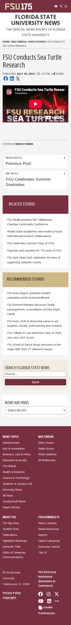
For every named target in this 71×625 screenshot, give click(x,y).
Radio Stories (46, 448)
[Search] (61, 6)
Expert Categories (49, 541)
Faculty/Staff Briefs (14, 501)
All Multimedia (46, 460)
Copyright (9, 597)
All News (8, 495)
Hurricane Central (48, 546)
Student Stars (11, 529)
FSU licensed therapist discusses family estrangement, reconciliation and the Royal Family (33, 309)
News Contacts (47, 523)
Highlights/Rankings (15, 541)
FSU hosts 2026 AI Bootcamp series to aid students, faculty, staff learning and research (34, 323)
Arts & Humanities (14, 448)
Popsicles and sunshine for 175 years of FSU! (34, 250)
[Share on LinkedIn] (12, 78)
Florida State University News (35, 20)
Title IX (42, 552)
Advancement (11, 442)
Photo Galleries (47, 454)
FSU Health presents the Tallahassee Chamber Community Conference (29, 222)
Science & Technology (16, 478)
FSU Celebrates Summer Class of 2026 (30, 243)
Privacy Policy (12, 593)
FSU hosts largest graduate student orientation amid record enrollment (29, 295)
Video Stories (37, 41)
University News (12, 489)
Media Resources (48, 529)
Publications (10, 535)
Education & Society (15, 460)
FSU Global (9, 466)
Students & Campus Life (17, 483)
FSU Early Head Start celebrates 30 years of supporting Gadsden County (33, 260)
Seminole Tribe (12, 546)
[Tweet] (18, 78)
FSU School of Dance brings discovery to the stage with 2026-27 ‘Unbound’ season (34, 347)
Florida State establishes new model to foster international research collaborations (34, 234)
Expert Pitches (11, 507)
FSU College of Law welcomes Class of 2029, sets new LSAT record (34, 335)
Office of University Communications (14, 555)
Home (6, 41)
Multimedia (19, 41)
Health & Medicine (14, 472)
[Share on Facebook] (6, 78)
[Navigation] (66, 6)
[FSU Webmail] (56, 6)
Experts (42, 535)
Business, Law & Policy (16, 454)
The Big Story (11, 523)
